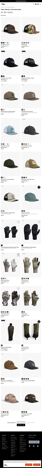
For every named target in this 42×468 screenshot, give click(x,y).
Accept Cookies (36, 464)
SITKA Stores (5, 441)
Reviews (12, 447)
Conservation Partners (23, 446)
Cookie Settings (5, 465)
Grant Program (23, 444)
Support (4, 437)
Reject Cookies (28, 464)
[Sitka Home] (11, 4)
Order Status (14, 437)
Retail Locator (14, 438)
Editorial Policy (23, 448)
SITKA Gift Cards (13, 452)
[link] (11, 33)
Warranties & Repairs (14, 450)
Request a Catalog (4, 444)
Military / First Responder (5, 448)
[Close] (40, 461)
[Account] (38, 4)
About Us (22, 437)
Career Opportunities (23, 439)
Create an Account (4, 439)
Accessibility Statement (22, 451)
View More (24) (21, 424)
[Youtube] (38, 446)
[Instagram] (34, 446)
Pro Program (4, 445)
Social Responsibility (23, 442)
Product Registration (13, 445)
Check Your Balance (13, 455)
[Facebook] (30, 446)
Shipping (13, 440)
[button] (2, 43)
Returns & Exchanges (13, 443)
